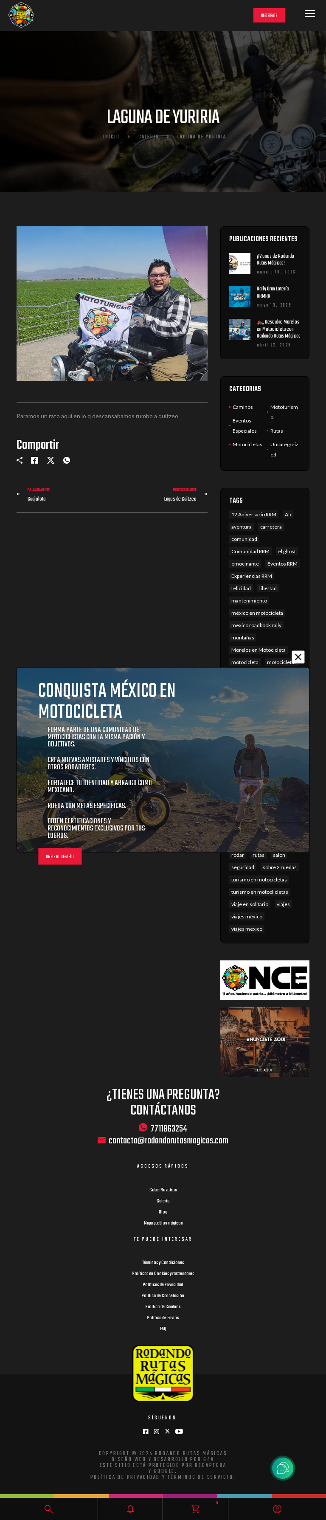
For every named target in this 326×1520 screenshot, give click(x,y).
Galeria (148, 137)
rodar (237, 855)
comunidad (244, 539)
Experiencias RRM (251, 576)
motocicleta (245, 662)
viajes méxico (246, 916)
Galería (163, 1201)
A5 (288, 514)
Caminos (243, 407)
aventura (241, 527)
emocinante (245, 563)
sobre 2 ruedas (280, 867)
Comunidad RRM (250, 551)
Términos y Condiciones (163, 1263)
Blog (163, 1212)
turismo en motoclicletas (259, 892)
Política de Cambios (163, 1307)
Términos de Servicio (200, 1477)
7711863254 (169, 1128)
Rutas (276, 431)
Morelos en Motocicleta (258, 650)
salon (279, 855)
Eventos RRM (282, 563)
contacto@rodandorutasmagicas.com (168, 1141)
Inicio (111, 137)
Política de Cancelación (163, 1296)
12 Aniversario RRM (253, 514)
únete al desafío (60, 857)
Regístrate (269, 16)
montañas (242, 637)
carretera (271, 527)
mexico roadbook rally (256, 625)
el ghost (287, 551)
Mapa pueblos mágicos (163, 1223)
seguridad (242, 867)
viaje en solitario (249, 904)
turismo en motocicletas (259, 879)
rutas (258, 855)
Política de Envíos (163, 1318)
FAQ (163, 1329)
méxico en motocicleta (257, 613)
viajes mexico (246, 929)
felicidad (241, 588)
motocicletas (282, 662)
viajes (283, 904)
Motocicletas (247, 444)
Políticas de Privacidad (163, 1285)
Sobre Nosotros (163, 1190)
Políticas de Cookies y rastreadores (163, 1274)
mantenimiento (249, 600)
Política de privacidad (125, 1477)
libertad (268, 588)
